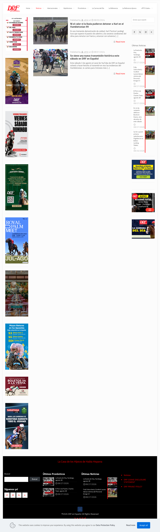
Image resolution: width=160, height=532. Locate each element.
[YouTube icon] (77, 518)
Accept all (144, 525)
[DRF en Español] (13, 8)
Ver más (16, 49)
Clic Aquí (143, 177)
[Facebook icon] (80, 518)
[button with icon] (134, 32)
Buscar (7, 474)
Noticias (127, 475)
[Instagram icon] (82, 518)
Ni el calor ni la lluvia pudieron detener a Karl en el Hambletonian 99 (97, 25)
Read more (120, 41)
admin (86, 20)
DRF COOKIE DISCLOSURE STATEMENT (135, 481)
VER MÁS (150, 209)
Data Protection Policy (105, 525)
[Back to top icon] (80, 509)
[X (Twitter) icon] (75, 518)
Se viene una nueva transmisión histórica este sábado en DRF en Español (94, 57)
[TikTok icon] (85, 518)
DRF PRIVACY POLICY (133, 486)
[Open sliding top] (80, 2)
